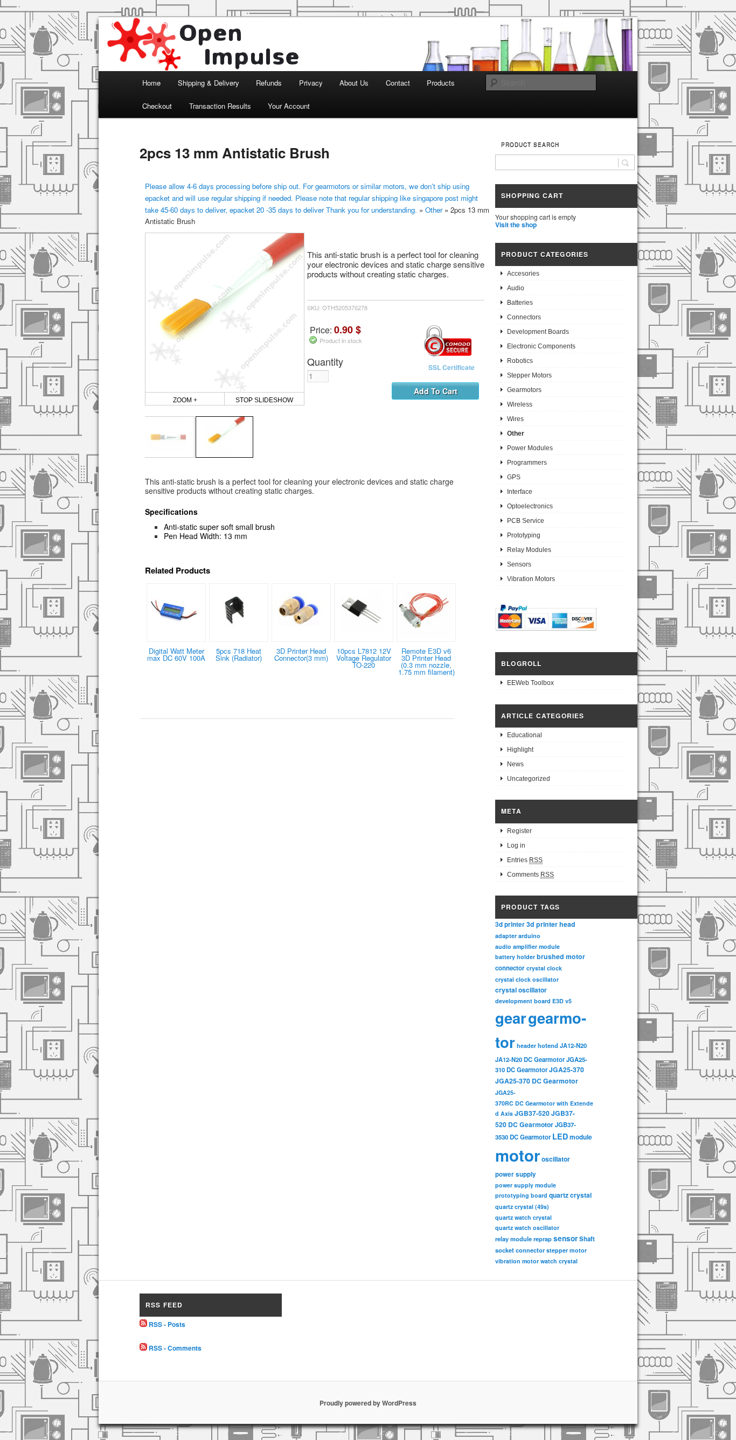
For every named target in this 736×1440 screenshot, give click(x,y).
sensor (565, 1238)
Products (441, 83)
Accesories (523, 273)
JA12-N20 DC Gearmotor (530, 1059)
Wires (515, 419)
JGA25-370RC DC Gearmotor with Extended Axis (544, 1102)
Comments (530, 874)
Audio (515, 288)
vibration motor (517, 1261)
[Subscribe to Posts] (143, 1324)
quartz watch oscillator (527, 1228)
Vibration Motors (531, 579)
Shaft (587, 1238)
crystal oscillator (521, 990)
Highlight (520, 749)
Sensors (519, 564)
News (515, 764)
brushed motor (561, 956)
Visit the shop (516, 224)
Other (433, 210)
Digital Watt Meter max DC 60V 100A (176, 654)
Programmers (527, 462)
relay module (513, 1238)
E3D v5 (562, 1001)
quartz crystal (570, 1195)
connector (510, 968)
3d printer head (550, 924)
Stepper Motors (529, 375)
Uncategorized (528, 778)
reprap (542, 1239)
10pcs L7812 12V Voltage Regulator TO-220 (363, 658)
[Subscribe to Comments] (143, 1348)
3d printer (510, 924)
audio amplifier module (527, 946)
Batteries (520, 302)
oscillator (555, 1159)
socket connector (520, 1250)
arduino (529, 936)
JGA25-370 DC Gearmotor (536, 1081)
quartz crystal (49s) (522, 1207)
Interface (519, 491)
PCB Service (525, 521)
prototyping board (521, 1195)
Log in (516, 845)
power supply (515, 1174)
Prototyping (523, 535)
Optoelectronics (530, 506)
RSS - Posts (167, 1324)
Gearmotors (524, 390)
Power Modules (530, 448)
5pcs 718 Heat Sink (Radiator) (239, 654)
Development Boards (538, 331)
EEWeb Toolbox (530, 683)
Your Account (289, 106)
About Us (354, 83)
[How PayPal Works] (545, 632)
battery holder (515, 957)
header (526, 1045)
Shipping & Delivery (208, 83)
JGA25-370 (566, 1069)
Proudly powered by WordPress (368, 1403)
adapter (506, 936)
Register (519, 831)
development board (523, 1001)
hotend (548, 1045)
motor (517, 1155)
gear (510, 1017)
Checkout (157, 106)
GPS (513, 477)
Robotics (520, 361)
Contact (398, 83)
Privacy (311, 83)
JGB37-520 (532, 1113)
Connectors (524, 317)
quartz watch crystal (523, 1217)
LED (560, 1136)
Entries (525, 860)
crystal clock (544, 968)
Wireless (519, 404)
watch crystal (559, 1261)
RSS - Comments (175, 1348)
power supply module (525, 1185)
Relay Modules (529, 550)
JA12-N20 (573, 1045)
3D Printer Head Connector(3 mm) (301, 654)
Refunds (269, 83)
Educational (524, 735)
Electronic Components (541, 346)
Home (151, 83)
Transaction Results (220, 106)
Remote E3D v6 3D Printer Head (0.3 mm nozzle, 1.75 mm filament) (426, 661)
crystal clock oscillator (527, 979)
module (581, 1137)
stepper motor (566, 1250)
